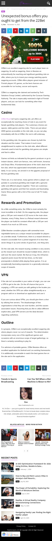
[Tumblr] (44, 30)
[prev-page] (24, 450)
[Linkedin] (21, 30)
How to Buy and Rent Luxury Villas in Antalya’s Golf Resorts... (32, 477)
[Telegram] (27, 30)
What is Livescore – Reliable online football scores (25, 443)
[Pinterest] (15, 30)
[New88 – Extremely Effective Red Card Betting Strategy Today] (43, 435)
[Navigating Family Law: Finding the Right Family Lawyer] (7, 516)
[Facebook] (3, 30)
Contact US (32, 526)
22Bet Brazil (6, 119)
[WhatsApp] (32, 30)
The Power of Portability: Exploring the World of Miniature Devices (32, 489)
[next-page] (27, 450)
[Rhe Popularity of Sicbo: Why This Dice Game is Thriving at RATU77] (9, 435)
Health (18, 493)
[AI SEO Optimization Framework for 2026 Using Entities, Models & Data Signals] (7, 467)
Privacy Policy (21, 526)
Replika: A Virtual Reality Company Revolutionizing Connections (31, 501)
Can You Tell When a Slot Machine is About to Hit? (39, 380)
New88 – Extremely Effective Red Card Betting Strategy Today (42, 443)
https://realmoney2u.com (26, 405)
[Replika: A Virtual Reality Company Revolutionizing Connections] (7, 503)
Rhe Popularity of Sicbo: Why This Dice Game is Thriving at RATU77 (8, 444)
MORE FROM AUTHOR (34, 424)
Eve (4, 24)
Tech (17, 506)
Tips (17, 469)
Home (3, 9)
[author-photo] (26, 393)
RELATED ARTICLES (17, 424)
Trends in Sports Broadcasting (9, 380)
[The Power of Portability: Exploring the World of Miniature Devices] (7, 491)
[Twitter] (9, 30)
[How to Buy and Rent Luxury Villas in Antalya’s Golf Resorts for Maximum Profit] (7, 479)
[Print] (38, 30)
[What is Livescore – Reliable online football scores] (26, 435)
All (8, 9)
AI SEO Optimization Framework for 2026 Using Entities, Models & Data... (33, 465)
